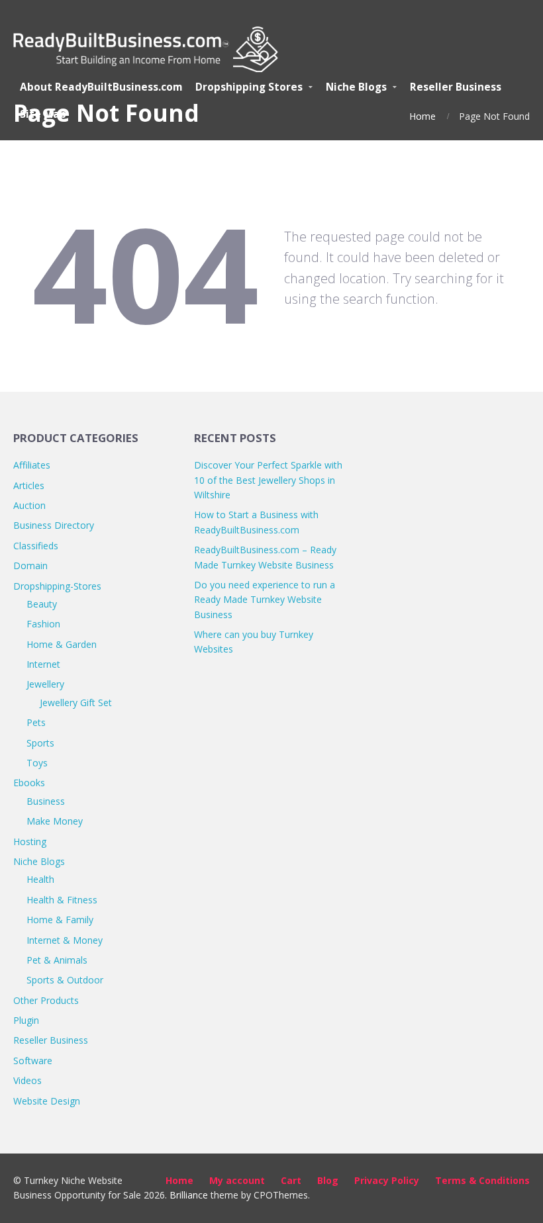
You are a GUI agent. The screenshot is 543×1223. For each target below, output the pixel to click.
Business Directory (53, 525)
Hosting (29, 841)
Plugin (26, 1020)
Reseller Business (50, 1040)
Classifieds (35, 545)
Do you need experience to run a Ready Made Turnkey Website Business (264, 599)
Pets (36, 722)
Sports (40, 743)
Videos (27, 1080)
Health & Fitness (61, 899)
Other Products (46, 1000)
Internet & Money (64, 940)
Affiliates (31, 465)
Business (45, 801)
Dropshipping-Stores (57, 586)
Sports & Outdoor (64, 980)
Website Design (46, 1101)
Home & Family (59, 919)
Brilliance (189, 1195)
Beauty (41, 604)
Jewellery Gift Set (76, 702)
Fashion (43, 623)
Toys (37, 762)
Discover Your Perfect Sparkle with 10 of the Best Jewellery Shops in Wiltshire (268, 480)
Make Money (54, 821)
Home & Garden (61, 644)
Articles (28, 485)
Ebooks (29, 782)
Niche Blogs (39, 861)
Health (40, 879)
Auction (29, 505)
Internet (43, 664)
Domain (30, 565)
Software (32, 1060)
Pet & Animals (56, 960)
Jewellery (45, 684)
